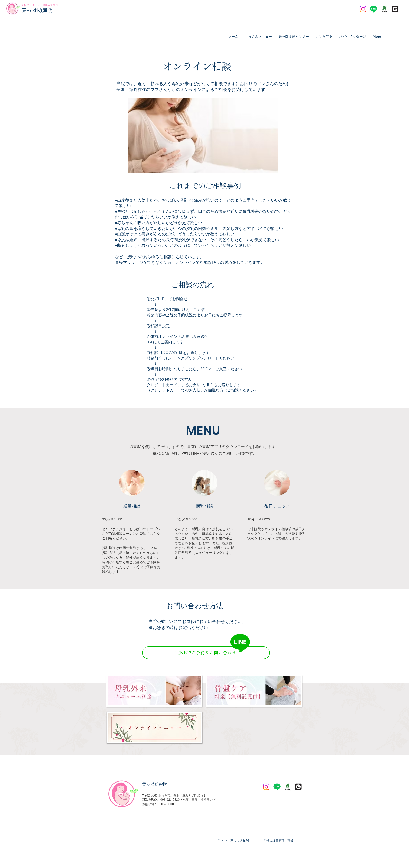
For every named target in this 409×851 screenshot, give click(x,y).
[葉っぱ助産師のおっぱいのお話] (384, 9)
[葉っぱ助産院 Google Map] (395, 9)
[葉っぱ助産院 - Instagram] (363, 9)
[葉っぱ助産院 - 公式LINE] (373, 9)
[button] (258, 36)
